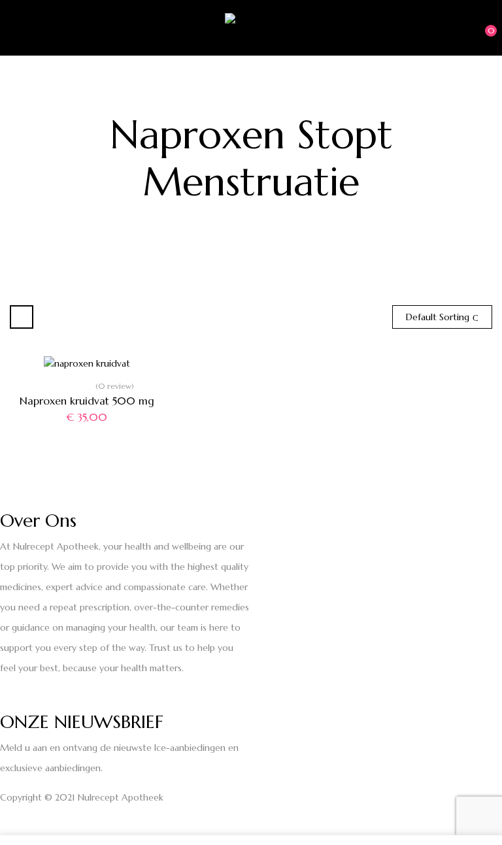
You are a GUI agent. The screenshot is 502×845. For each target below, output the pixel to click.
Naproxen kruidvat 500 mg (87, 400)
